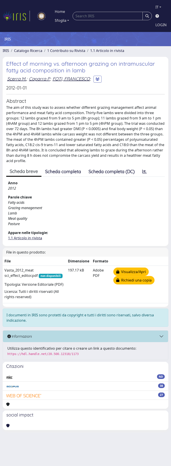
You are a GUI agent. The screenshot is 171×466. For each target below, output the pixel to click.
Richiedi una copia (135, 280)
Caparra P (39, 78)
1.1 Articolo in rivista (107, 50)
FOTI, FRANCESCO (71, 78)
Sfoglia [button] (60, 20)
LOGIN (161, 24)
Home (60, 11)
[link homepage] (16, 16)
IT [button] (157, 7)
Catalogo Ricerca (28, 50)
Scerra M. (16, 78)
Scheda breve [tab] (24, 171)
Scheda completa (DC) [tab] (112, 171)
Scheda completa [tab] (63, 171)
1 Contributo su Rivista (66, 50)
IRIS (6, 50)
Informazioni (21, 336)
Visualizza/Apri (132, 271)
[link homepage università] (41, 16)
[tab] (144, 171)
